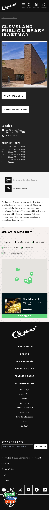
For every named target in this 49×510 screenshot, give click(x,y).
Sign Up (41, 446)
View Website (13, 95)
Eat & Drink (40, 242)
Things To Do (23, 242)
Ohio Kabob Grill (31, 299)
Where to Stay (11, 247)
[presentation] (26, 179)
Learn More (27, 309)
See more (24, 316)
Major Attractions (13, 253)
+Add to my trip (15, 109)
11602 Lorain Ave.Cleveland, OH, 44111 (15, 131)
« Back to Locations (9, 18)
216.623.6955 (11, 136)
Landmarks (28, 247)
